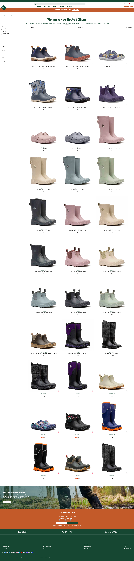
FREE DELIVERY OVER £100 (6, 0)
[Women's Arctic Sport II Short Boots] (78, 335)
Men (44, 544)
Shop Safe (5, 548)
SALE (35, 6)
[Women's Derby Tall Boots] (112, 335)
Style (3, 26)
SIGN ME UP (72, 522)
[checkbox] (7, 28)
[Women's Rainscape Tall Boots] (112, 130)
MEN (45, 6)
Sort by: (129, 27)
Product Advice (87, 546)
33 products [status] (80, 27)
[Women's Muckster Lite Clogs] (112, 48)
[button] (132, 4)
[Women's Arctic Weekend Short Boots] (44, 376)
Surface (3, 46)
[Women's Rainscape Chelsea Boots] (112, 89)
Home (2, 15)
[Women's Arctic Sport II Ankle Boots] (78, 458)
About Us (126, 542)
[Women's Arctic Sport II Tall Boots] (78, 376)
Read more (67, 24)
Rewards (126, 0)
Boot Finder (86, 548)
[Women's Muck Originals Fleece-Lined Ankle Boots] (44, 335)
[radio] (32, 27)
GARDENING (69, 6)
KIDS (49, 6)
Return (119, 0)
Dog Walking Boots (47, 546)
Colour (3, 39)
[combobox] (59, 4)
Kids (44, 548)
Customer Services (6, 546)
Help (122, 0)
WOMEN (39, 6)
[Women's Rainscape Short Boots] (78, 212)
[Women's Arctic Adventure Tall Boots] (112, 458)
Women (45, 542)
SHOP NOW (75, 9)
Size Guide (86, 542)
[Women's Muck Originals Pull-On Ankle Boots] (44, 48)
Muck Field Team (127, 544)
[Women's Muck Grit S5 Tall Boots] (112, 417)
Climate (3, 61)
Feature (3, 57)
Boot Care (86, 544)
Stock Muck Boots (127, 548)
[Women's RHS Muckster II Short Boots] (44, 89)
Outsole (3, 50)
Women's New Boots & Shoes (8, 15)
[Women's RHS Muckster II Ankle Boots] (78, 89)
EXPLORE (62, 6)
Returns (4, 544)
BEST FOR (55, 6)
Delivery (114, 0)
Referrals (131, 0)
